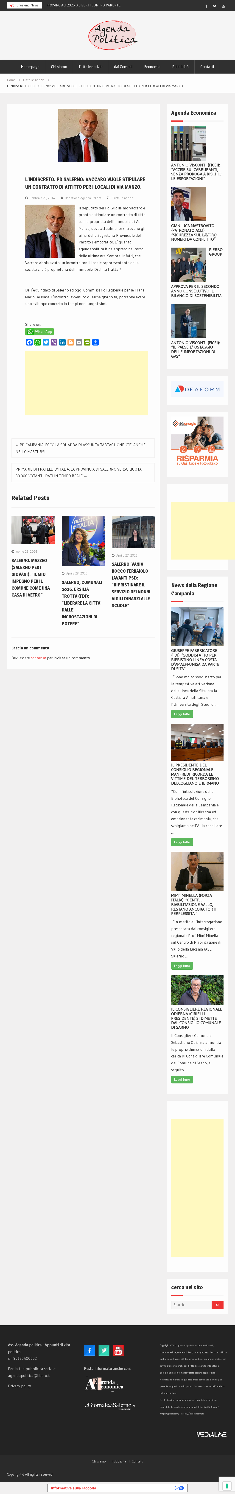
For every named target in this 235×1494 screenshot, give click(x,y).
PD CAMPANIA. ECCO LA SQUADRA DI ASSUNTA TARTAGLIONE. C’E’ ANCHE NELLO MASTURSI (80, 448)
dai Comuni (123, 66)
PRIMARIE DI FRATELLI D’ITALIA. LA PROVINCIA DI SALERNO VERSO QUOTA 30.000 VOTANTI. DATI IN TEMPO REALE (79, 472)
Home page (30, 66)
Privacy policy (19, 1385)
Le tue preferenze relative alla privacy (138, 1488)
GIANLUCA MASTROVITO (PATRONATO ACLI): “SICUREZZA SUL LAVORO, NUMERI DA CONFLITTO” (194, 232)
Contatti (207, 66)
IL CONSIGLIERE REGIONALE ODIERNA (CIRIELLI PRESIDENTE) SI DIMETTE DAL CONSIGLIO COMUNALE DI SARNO (196, 1018)
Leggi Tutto (182, 714)
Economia (152, 66)
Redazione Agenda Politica (83, 198)
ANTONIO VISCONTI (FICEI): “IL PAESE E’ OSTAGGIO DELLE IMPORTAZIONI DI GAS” (195, 349)
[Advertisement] (86, 383)
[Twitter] (214, 6)
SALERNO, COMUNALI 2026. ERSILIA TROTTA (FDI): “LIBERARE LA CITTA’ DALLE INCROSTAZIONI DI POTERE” (82, 603)
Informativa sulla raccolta (73, 1488)
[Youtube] (223, 6)
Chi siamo (59, 66)
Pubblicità (180, 66)
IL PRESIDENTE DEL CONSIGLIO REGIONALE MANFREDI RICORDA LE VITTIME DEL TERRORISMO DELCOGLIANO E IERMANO (195, 774)
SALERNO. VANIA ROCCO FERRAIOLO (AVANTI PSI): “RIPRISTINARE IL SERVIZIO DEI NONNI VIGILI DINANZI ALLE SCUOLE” (131, 584)
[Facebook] (206, 6)
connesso (38, 657)
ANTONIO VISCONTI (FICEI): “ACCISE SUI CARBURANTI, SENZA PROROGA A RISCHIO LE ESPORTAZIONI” (196, 172)
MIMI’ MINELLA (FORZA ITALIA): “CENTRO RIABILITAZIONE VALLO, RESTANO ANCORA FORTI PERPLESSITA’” (193, 904)
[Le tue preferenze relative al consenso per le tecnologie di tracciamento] (227, 1486)
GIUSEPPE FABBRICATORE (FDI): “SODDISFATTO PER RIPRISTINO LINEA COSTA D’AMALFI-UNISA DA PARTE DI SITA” (195, 659)
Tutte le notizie (90, 66)
